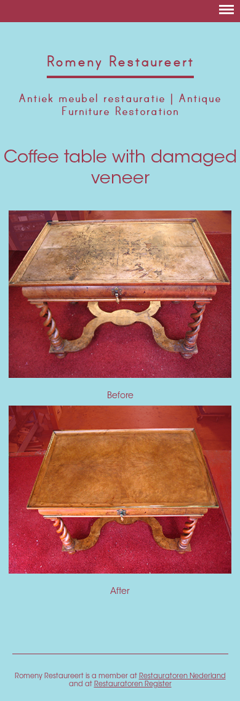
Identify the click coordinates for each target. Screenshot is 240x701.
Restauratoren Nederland (182, 676)
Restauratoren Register (133, 684)
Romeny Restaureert (120, 62)
